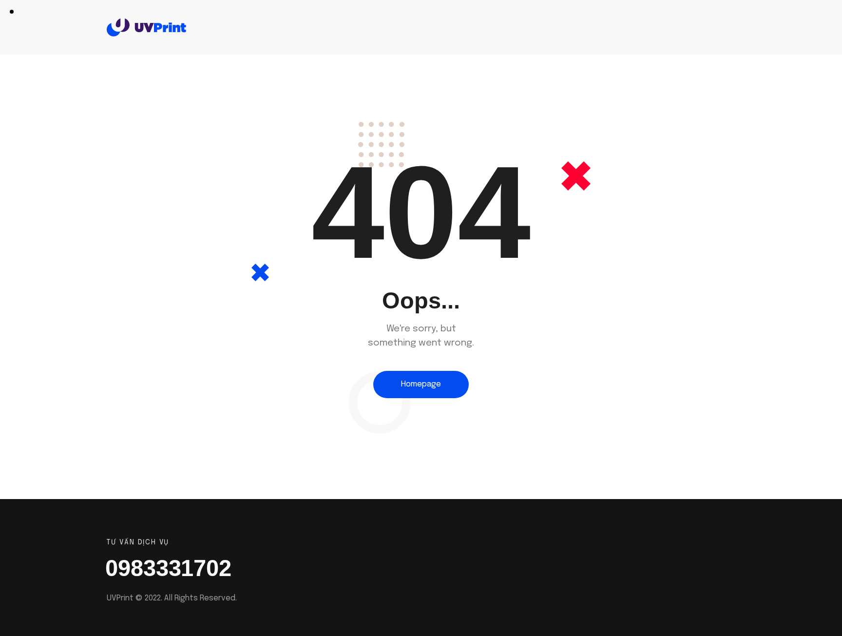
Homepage (421, 384)
